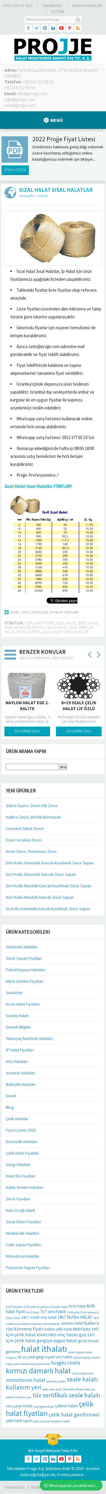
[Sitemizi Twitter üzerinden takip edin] (36, 28)
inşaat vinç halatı (58, 1356)
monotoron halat (25, 1380)
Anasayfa (26, 195)
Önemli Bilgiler (18, 1027)
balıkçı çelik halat (58, 1329)
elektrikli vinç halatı (57, 1334)
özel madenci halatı (57, 1421)
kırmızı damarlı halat (38, 1370)
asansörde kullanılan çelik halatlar (37, 1324)
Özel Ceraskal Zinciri (24, 840)
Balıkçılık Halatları (21, 1084)
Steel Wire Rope (73, 1389)
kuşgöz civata (65, 1362)
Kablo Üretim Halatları (25, 1187)
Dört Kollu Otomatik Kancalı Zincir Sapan (41, 874)
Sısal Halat (66, 623)
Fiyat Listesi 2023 (18, 5)
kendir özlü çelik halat (35, 1364)
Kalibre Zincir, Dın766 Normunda (33, 817)
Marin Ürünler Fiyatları (25, 981)
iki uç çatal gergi (31, 1356)
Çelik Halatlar (17, 1118)
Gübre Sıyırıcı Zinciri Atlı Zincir (32, 805)
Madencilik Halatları (22, 1233)
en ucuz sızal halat (49, 627)
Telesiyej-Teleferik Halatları (29, 1038)
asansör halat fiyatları (78, 1323)
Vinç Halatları (17, 1061)
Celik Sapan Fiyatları (23, 1244)
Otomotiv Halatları (22, 946)
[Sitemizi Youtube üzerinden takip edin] (61, 28)
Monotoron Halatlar (22, 1256)
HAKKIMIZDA (14, 1487)
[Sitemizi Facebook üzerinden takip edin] (28, 28)
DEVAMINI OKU (27, 731)
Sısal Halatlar (17, 627)
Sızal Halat (88, 623)
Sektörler (14, 992)
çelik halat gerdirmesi (74, 1414)
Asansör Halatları (20, 1072)
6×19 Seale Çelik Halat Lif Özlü (78, 705)
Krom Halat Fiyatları (23, 1004)
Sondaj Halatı (17, 1015)
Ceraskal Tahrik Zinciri (25, 828)
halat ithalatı (44, 1348)
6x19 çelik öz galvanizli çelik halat (46, 1307)
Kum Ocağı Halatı (20, 1210)
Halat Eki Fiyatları (20, 1176)
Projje (32, 1468)
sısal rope (78, 627)
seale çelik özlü (52, 1389)
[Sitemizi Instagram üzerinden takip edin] (44, 28)
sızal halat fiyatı (39, 623)
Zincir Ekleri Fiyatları (23, 1221)
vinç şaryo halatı (19, 1406)
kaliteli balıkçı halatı (86, 1357)
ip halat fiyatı (28, 631)
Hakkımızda (52, 5)
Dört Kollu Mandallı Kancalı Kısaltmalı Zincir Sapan (48, 885)
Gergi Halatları (18, 1164)
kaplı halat (13, 1364)
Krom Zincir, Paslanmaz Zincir (31, 851)
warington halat (43, 1407)
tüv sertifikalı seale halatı (66, 1395)
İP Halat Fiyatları (64, 612)
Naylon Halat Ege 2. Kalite (27, 705)
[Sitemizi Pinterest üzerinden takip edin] (69, 28)
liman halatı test (83, 1373)
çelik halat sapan (19, 1420)
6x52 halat (32, 1312)
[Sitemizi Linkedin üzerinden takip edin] (53, 28)
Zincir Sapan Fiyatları (24, 958)
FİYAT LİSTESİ (15, 169)
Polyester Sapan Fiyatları (28, 1267)
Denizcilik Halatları (21, 1141)
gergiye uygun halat (57, 1340)
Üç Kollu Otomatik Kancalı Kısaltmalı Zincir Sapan (48, 908)
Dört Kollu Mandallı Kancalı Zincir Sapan (40, 897)
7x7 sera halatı (53, 1311)
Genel (42, 195)
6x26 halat (77, 1306)
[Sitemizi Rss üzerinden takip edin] (77, 28)
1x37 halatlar (14, 1307)
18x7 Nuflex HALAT (75, 1317)
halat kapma (76, 1352)
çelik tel (39, 1421)
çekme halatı (66, 1406)
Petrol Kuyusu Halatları (25, 969)
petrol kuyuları (56, 1381)
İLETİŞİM (57, 11)
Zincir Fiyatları (18, 1198)
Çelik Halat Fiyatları (22, 1153)
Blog (10, 1107)
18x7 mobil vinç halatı (39, 1317)
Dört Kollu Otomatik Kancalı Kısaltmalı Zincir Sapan (50, 863)
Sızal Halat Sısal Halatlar (65, 631)
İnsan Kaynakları (87, 5)
